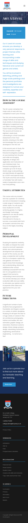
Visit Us (5, 446)
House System (7, 467)
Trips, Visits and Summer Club (12, 476)
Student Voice (7, 470)
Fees (4, 449)
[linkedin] (6, 519)
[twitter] (8, 519)
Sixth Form (6, 497)
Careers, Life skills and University (12, 473)
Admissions (6, 443)
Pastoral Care (7, 465)
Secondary (6, 494)
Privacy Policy (7, 430)
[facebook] (3, 519)
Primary (5, 492)
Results (5, 500)
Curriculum (6, 489)
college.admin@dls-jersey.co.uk (12, 424)
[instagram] (11, 519)
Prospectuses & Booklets (10, 451)
